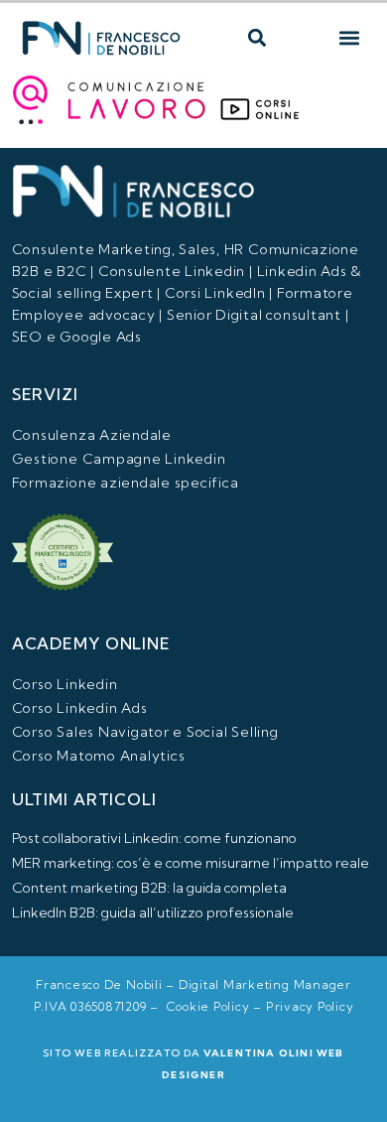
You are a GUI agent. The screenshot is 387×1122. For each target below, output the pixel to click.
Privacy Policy (310, 1006)
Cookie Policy (208, 1006)
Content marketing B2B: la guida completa (149, 888)
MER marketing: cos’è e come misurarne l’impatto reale (190, 863)
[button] (256, 38)
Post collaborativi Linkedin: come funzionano (154, 838)
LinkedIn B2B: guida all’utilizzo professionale (153, 912)
